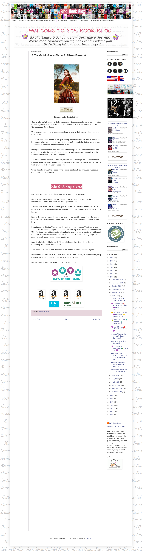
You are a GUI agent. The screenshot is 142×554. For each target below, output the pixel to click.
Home (14, 20)
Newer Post (36, 319)
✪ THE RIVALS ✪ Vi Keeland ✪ (118, 342)
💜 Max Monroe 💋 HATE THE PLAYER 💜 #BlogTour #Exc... (119, 306)
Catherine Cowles (117, 191)
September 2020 (118, 289)
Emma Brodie (116, 208)
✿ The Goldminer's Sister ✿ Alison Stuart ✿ (118, 365)
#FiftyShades (62, 20)
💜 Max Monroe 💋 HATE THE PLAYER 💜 (119, 329)
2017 (112, 402)
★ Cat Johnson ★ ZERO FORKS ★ (118, 299)
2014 (112, 412)
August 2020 (116, 292)
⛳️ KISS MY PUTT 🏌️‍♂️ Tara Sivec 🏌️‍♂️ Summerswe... (119, 322)
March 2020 (116, 385)
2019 (112, 396)
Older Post (97, 319)
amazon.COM (84, 20)
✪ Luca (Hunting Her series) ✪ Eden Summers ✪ (118, 336)
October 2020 (117, 286)
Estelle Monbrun (117, 132)
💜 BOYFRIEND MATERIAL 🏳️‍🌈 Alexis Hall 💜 (119, 348)
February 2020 (117, 388)
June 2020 (116, 376)
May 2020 (115, 379)
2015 (112, 408)
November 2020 (118, 283)
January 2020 (117, 392)
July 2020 (115, 296)
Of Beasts (115, 138)
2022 (112, 270)
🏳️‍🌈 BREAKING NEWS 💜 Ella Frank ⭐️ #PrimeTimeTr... (119, 315)
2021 (112, 274)
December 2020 (118, 280)
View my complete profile (116, 426)
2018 (112, 399)
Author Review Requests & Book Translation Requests (37, 20)
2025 (112, 261)
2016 (112, 405)
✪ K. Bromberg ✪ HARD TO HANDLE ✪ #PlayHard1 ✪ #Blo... (119, 356)
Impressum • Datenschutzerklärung (102, 20)
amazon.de (73, 20)
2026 (112, 258)
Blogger (88, 538)
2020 (112, 277)
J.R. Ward (115, 182)
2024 (112, 264)
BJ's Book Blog (115, 423)
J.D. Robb (115, 200)
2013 (112, 415)
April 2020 (115, 382)
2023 (112, 267)
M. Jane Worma (116, 139)
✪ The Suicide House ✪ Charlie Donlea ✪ (119, 371)
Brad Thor (115, 173)
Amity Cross (115, 149)
